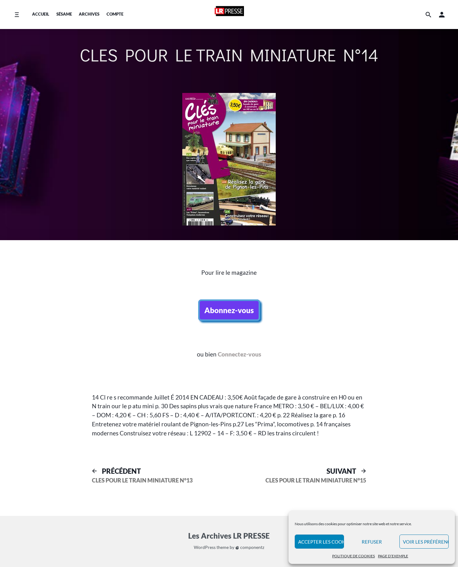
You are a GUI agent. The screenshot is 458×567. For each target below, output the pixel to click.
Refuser (372, 542)
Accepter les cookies (321, 542)
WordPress (205, 547)
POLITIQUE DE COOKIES (353, 556)
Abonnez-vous (229, 310)
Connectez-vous (239, 354)
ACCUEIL (40, 14)
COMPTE (115, 14)
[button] (441, 14)
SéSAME (64, 14)
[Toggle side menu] (17, 14)
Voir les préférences (426, 542)
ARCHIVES (89, 14)
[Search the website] (428, 14)
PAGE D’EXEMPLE (393, 556)
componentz (251, 547)
